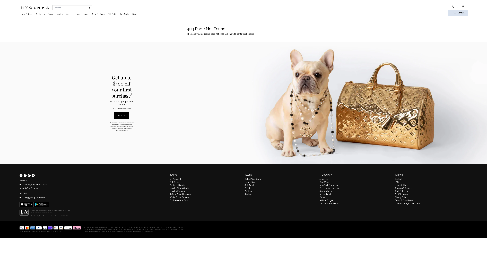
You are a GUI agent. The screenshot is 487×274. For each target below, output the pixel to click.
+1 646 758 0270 (30, 188)
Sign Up (121, 115)
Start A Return (401, 191)
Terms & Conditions (404, 200)
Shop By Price (98, 14)
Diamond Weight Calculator (407, 203)
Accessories (83, 14)
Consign (248, 188)
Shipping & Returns (403, 188)
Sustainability (325, 191)
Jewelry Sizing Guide (179, 188)
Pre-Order (124, 14)
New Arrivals (26, 14)
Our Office (324, 182)
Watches (70, 14)
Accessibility (400, 185)
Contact (398, 179)
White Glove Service (179, 197)
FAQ (397, 182)
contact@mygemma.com (35, 184)
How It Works (251, 182)
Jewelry (59, 14)
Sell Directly (250, 185)
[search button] (88, 7)
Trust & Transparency (329, 203)
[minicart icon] (463, 6)
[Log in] (453, 6)
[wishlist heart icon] (458, 6)
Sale (134, 14)
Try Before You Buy (179, 200)
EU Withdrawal (401, 194)
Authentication (326, 194)
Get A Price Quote (253, 179)
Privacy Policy (401, 197)
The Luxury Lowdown (329, 188)
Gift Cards (174, 182)
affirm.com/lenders (102, 229)
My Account (175, 179)
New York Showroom (329, 185)
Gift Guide (112, 14)
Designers (40, 14)
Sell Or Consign (457, 13)
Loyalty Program (177, 191)
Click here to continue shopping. (239, 34)
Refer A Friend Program (180, 194)
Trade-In (249, 191)
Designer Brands (177, 185)
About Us (323, 179)
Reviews (248, 194)
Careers (323, 197)
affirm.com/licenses (147, 231)
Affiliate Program (327, 200)
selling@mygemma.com (34, 197)
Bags (50, 14)
